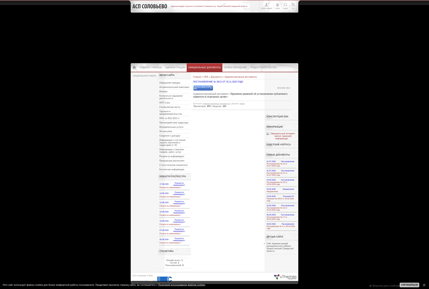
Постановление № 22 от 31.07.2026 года (277, 165)
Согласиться (409, 285)
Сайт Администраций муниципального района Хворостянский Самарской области (279, 247)
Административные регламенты (241, 77)
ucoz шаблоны (285, 277)
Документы (216, 77)
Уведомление (272, 191)
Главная (197, 77)
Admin (242, 104)
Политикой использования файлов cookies (181, 284)
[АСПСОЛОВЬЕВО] (149, 6)
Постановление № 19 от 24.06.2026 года (277, 183)
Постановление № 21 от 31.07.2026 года (277, 174)
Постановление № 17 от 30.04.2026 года (277, 218)
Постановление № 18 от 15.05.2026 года (277, 209)
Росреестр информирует (170, 187)
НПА (206, 77)
